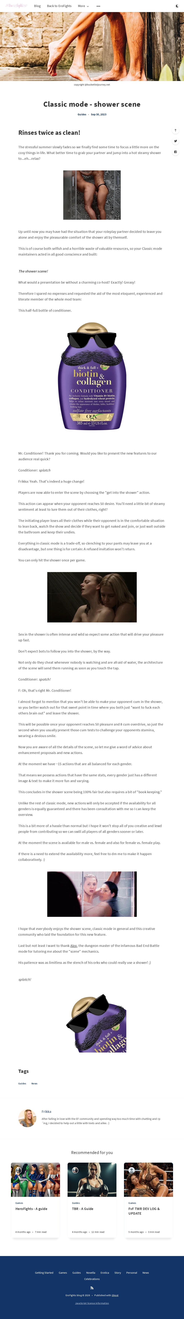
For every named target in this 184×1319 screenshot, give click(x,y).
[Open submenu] (98, 6)
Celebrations (92, 1279)
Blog (37, 6)
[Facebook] (175, 151)
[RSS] (92, 1288)
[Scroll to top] (175, 130)
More (81, 6)
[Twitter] (175, 141)
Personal (131, 1272)
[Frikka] (27, 1118)
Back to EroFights (59, 6)
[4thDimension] (18, 1170)
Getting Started (44, 1272)
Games (19, 1203)
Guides (82, 114)
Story (117, 1272)
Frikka (46, 1111)
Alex (73, 945)
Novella (90, 1272)
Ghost (115, 1295)
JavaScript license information (92, 1303)
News (34, 1083)
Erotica (105, 1272)
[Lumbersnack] (131, 1170)
